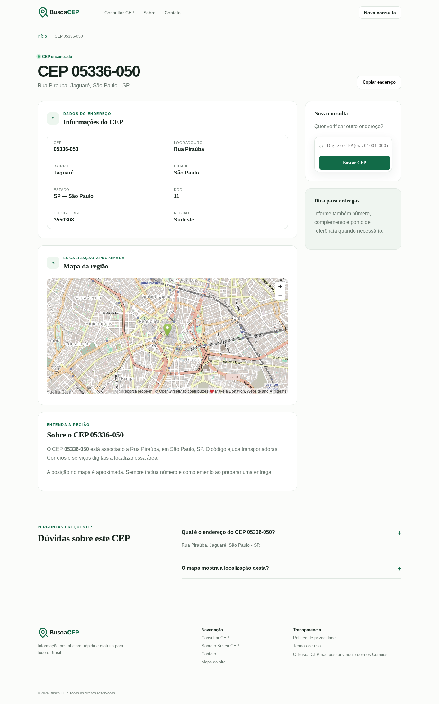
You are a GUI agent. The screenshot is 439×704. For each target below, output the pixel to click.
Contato (173, 12)
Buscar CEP (354, 162)
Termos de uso (307, 645)
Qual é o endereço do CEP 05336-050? (291, 533)
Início (42, 36)
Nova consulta (380, 12)
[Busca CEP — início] (63, 12)
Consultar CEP (119, 12)
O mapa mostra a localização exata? (291, 568)
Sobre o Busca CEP (220, 645)
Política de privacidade (314, 637)
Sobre (149, 12)
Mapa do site (214, 662)
